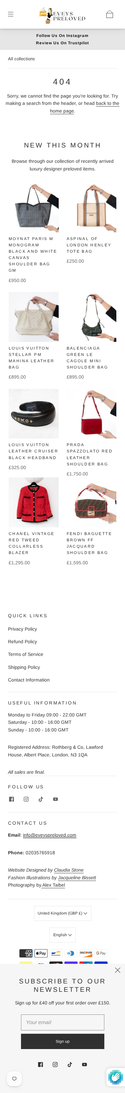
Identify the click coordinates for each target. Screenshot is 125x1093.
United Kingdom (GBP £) (60, 913)
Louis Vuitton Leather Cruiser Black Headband (33, 451)
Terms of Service (25, 654)
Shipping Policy (24, 667)
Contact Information (29, 680)
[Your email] (62, 1022)
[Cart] (109, 14)
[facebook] (11, 799)
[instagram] (26, 799)
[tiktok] (40, 799)
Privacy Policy (22, 629)
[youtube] (55, 799)
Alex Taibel (53, 885)
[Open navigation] (15, 14)
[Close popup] (117, 971)
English (60, 935)
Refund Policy (22, 641)
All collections (21, 58)
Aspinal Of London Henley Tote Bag (89, 245)
